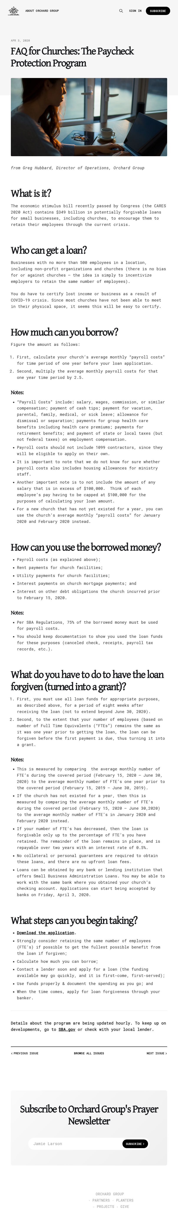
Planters (125, 1200)
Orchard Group (110, 1194)
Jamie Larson (87, 1143)
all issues (89, 1053)
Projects (105, 1207)
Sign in (135, 10)
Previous (26, 1053)
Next (155, 1053)
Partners (101, 1200)
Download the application (45, 932)
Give (124, 1207)
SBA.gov (67, 1029)
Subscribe (158, 11)
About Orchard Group (42, 10)
